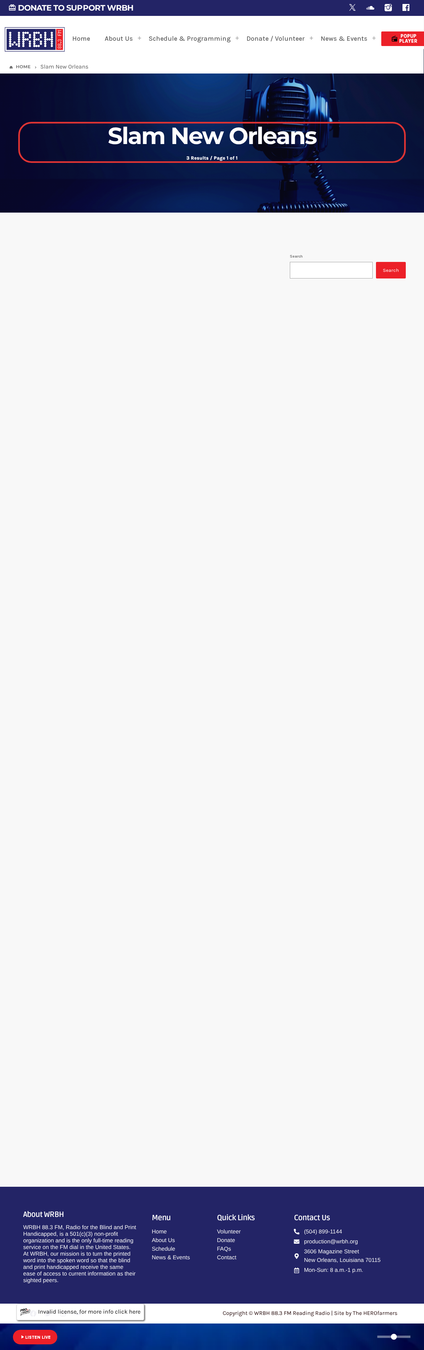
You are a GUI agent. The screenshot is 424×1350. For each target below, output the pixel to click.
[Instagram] (388, 8)
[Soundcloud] (370, 8)
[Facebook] (406, 8)
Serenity (330, 444)
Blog (43, 417)
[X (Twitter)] (352, 8)
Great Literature (338, 410)
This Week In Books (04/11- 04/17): (123, 745)
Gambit (329, 477)
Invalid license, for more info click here (89, 1312)
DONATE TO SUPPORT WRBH (70, 8)
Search (296, 256)
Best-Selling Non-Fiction (339, 355)
